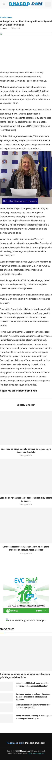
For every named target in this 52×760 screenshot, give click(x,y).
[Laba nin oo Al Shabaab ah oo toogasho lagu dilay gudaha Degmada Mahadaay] (26, 476)
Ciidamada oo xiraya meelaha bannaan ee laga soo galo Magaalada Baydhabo (25, 676)
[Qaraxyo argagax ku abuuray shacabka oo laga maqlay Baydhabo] (6, 707)
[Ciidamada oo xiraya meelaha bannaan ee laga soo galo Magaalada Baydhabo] (26, 428)
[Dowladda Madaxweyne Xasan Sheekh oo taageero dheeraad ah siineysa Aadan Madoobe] (26, 525)
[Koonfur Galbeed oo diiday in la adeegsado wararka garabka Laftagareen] (6, 718)
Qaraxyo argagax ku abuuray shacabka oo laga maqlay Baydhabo (33, 706)
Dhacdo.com (25, 751)
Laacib (4, 28)
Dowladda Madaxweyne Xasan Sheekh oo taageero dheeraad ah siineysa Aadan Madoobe (33, 697)
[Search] (48, 4)
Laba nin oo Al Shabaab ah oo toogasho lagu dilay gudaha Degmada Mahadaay (32, 684)
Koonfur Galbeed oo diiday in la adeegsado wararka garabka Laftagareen (34, 717)
